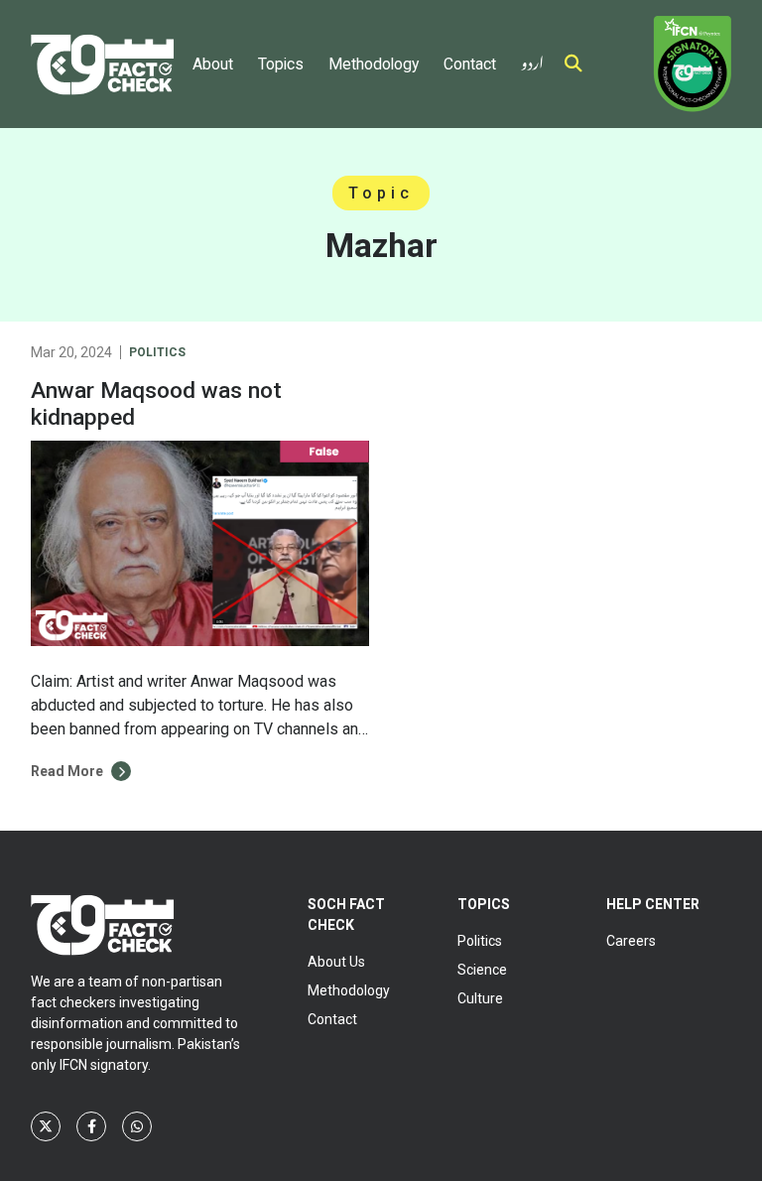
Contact (470, 64)
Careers (631, 941)
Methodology (373, 64)
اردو (532, 59)
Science (482, 970)
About (212, 64)
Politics (157, 352)
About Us (336, 962)
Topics (281, 64)
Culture (480, 998)
